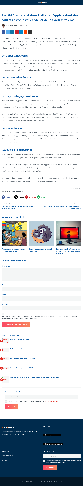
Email (4, 294)
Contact (4, 460)
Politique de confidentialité (52, 401)
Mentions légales (7, 455)
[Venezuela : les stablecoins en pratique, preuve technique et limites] (14, 233)
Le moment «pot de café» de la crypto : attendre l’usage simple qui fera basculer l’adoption (68, 251)
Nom (3, 285)
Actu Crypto (6, 11)
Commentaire (6, 266)
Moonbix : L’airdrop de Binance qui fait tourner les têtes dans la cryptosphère (34, 377)
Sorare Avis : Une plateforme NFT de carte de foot (25, 368)
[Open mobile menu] (3, 3)
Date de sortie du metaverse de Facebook (22, 358)
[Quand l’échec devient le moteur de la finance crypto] (41, 233)
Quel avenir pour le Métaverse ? (20, 339)
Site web (5, 304)
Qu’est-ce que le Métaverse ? (19, 349)
